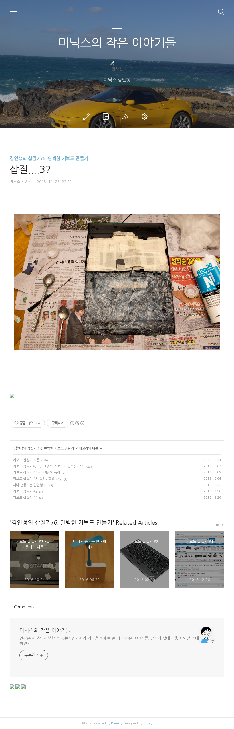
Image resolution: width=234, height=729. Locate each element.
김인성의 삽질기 (25, 448)
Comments (24, 607)
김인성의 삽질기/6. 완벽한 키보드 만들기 (49, 158)
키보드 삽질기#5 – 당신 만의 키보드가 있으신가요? (49, 466)
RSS (126, 116)
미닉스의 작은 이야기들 (117, 43)
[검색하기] (221, 11)
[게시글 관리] (38, 423)
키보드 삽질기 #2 (25, 491)
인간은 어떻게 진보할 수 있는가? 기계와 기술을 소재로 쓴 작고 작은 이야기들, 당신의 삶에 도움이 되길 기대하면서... (109, 641)
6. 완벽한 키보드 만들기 (57, 448)
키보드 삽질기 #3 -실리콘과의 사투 (37, 479)
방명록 (107, 116)
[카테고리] (13, 11)
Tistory (147, 723)
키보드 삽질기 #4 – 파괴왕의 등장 (36, 472)
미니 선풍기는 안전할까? (30, 485)
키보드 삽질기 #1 (25, 497)
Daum (115, 723)
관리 (146, 116)
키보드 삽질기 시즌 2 (28, 460)
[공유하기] (31, 423)
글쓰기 (87, 116)
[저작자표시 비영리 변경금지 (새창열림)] (77, 423)
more (219, 524)
